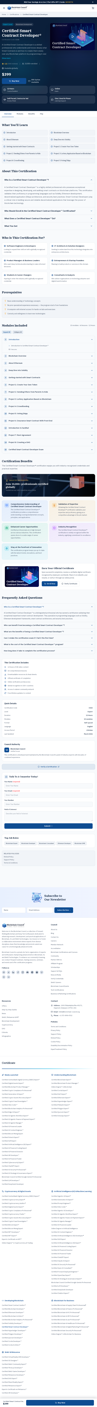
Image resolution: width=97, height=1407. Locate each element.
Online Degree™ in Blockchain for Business (66, 1334)
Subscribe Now (63, 910)
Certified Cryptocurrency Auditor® (14, 1203)
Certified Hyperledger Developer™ (14, 1331)
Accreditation (55, 948)
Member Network (57, 945)
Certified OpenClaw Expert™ (61, 1275)
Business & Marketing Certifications (63, 994)
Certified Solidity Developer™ (12, 1323)
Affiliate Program (57, 964)
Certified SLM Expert (9, 1141)
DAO (3, 1029)
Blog (52, 933)
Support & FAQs (56, 971)
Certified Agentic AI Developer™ (62, 1211)
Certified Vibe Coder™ (9, 1105)
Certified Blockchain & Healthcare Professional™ (68, 1323)
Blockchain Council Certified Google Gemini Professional (21, 1177)
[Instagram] (23, 972)
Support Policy (9, 860)
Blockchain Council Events (60, 986)
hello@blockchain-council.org (67, 1012)
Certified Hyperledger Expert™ (62, 1101)
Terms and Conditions (58, 1027)
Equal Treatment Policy (59, 1049)
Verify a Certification (49, 767)
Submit (47, 826)
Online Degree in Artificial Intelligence (64, 1229)
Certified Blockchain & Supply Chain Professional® (68, 1305)
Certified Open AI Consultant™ (61, 1268)
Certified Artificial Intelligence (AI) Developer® (67, 1236)
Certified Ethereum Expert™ (61, 1098)
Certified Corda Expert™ (59, 1090)
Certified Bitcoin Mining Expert (12, 1134)
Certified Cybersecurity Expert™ (13, 1162)
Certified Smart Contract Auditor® (14, 1305)
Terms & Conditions (11, 863)
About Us (54, 930)
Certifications (14, 14)
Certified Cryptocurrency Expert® (13, 1200)
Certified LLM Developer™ (11, 1180)
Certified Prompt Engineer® (60, 1203)
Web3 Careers (56, 982)
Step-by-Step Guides (9, 1010)
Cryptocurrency (7, 1025)
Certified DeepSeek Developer (13, 1184)
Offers (4, 1006)
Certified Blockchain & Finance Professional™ (67, 1309)
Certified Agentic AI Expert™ (61, 1196)
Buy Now (15, 81)
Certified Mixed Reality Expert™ (13, 1382)
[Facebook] (18, 972)
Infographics (6, 1036)
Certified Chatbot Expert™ (60, 1293)
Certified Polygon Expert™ (60, 1109)
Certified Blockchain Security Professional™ (66, 1331)
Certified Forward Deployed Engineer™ (65, 1272)
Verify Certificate (70, 584)
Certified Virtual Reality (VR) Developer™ (16, 1357)
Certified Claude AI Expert (60, 1261)
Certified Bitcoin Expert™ (10, 1225)
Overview (7, 114)
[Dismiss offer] (92, 2)
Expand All (6, 332)
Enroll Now (51, 584)
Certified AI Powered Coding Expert (14, 1148)
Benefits (31, 114)
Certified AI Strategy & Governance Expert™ (17, 1173)
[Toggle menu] (4, 8)
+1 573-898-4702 (63, 1015)
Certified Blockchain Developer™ (13, 1309)
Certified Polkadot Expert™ (60, 1105)
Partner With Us (56, 960)
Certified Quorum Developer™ (12, 1338)
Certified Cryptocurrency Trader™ (13, 1214)
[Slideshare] (42, 972)
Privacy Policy (55, 1030)
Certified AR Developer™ (10, 1155)
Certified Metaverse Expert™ (12, 1386)
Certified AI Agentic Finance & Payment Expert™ (18, 1119)
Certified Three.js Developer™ (12, 1368)
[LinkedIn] (13, 972)
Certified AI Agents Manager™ (12, 1123)
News (4, 1013)
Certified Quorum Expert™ (60, 1112)
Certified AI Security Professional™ (14, 1170)
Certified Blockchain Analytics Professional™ (17, 1109)
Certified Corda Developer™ (12, 1341)
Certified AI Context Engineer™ (12, 1130)
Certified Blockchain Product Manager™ (15, 1087)
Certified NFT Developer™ (11, 1232)
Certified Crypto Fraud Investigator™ (15, 1101)
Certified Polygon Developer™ (12, 1334)
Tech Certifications (57, 990)
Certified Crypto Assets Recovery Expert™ (16, 1098)
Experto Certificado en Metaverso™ (14, 1389)
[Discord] (27, 972)
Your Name (12, 782)
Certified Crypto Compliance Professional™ (17, 1090)
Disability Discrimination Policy (61, 1045)
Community (55, 956)
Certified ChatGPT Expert (10, 1166)
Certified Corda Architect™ (11, 1345)
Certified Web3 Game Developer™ (14, 1371)
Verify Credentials (57, 979)
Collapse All (18, 332)
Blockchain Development (10, 1021)
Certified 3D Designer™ (10, 1361)
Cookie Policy (55, 1042)
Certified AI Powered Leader (12, 1126)
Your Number (9, 800)
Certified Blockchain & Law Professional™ (65, 1320)
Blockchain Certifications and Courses (64, 952)
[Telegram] (32, 972)
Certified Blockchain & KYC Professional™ (65, 1312)
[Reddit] (37, 972)
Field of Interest (10, 809)
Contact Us (55, 937)
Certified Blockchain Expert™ (61, 1080)
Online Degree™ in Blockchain (61, 1087)
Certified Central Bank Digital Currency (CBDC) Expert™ (21, 1080)
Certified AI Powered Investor (12, 1152)
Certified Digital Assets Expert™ (13, 1083)
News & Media (56, 975)
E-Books (5, 1032)
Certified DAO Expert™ (9, 1378)
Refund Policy (8, 857)
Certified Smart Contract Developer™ (15, 1327)
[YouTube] (4, 972)
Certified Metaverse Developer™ (13, 1375)
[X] (8, 972)
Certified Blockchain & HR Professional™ (65, 1316)
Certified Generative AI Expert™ (13, 1094)
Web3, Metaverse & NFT (10, 1017)
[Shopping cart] (93, 8)
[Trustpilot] (4, 977)
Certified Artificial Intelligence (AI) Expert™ (17, 1144)
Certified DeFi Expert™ (59, 1094)
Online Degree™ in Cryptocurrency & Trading (17, 1243)
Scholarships (55, 967)
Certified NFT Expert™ (9, 1236)
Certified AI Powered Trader (12, 1159)
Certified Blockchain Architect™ (13, 1316)
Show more (6, 58)
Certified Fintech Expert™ (11, 1137)
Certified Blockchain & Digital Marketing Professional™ (70, 1327)
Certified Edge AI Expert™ (11, 1112)
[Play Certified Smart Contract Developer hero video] (72, 36)
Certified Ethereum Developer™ (13, 1312)
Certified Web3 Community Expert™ (14, 1364)
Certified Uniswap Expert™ (60, 1116)
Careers (54, 941)
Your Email (12, 791)
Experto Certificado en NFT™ (12, 1239)
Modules (20, 114)
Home (4, 14)
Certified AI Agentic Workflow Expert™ (15, 1116)
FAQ (41, 114)
